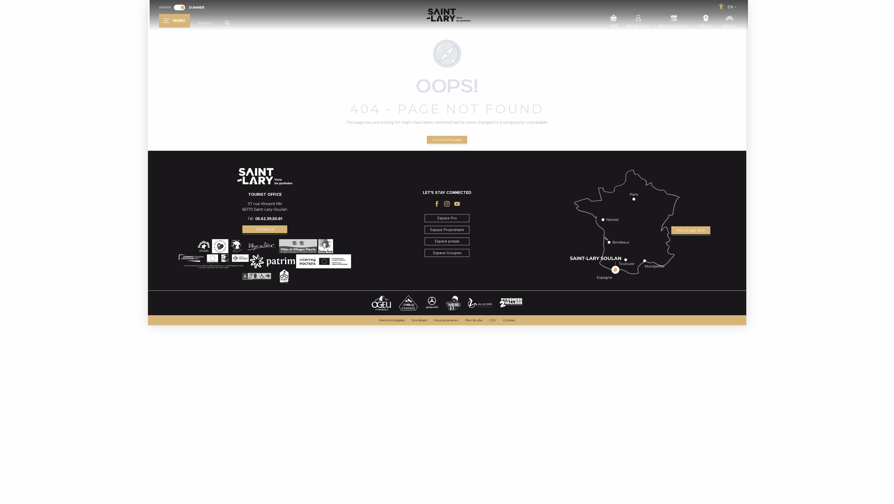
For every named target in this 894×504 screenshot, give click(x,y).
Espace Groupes (447, 253)
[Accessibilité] (721, 6)
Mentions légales (392, 320)
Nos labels (419, 320)
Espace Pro (447, 218)
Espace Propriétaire (447, 230)
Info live (705, 26)
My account (638, 26)
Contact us (265, 229)
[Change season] (181, 7)
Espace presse (447, 241)
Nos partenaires (446, 320)
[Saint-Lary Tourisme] (448, 15)
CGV (492, 320)
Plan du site (473, 320)
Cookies (509, 320)
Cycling (729, 26)
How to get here (690, 230)
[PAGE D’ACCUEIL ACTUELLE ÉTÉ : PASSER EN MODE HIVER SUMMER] (179, 7)
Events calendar (674, 26)
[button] (214, 23)
